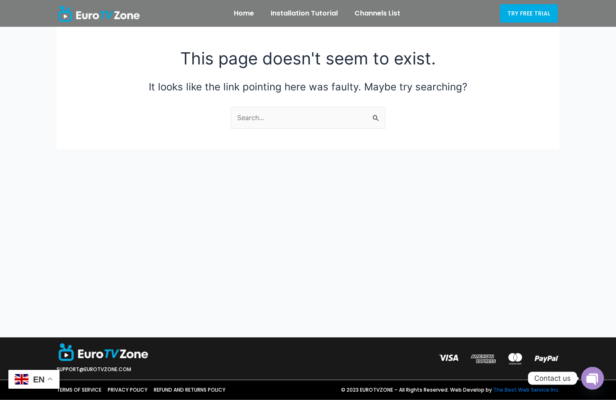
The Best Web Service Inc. (526, 389)
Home (244, 13)
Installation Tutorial (304, 13)
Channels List (377, 13)
